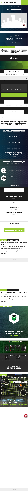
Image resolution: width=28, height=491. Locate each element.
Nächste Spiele (14, 71)
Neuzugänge (26, 111)
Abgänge (2, 111)
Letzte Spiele (26, 71)
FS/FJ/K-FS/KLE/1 (14, 136)
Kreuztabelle (2, 101)
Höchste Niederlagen (2, 189)
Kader (14, 111)
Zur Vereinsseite (14, 11)
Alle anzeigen (13, 185)
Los (14, 95)
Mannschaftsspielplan (2, 71)
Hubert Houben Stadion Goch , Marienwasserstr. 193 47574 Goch (14, 153)
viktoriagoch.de (14, 223)
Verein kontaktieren (14, 230)
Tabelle (15, 101)
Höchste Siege (14, 189)
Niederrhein (16, 6)
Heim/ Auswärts (26, 101)
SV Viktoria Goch (14, 196)
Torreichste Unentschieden (26, 189)
